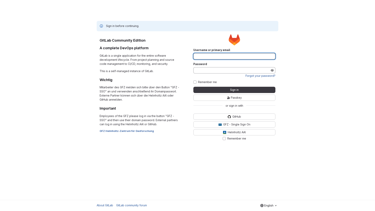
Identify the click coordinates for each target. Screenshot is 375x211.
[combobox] (268, 205)
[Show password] (272, 70)
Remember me (207, 82)
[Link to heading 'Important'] (118, 108)
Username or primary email (211, 50)
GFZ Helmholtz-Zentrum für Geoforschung (127, 130)
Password (200, 64)
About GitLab (105, 205)
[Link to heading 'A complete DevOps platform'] (151, 48)
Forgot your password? (260, 75)
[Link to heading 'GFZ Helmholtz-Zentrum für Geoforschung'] (155, 130)
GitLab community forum (131, 205)
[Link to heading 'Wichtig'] (114, 80)
